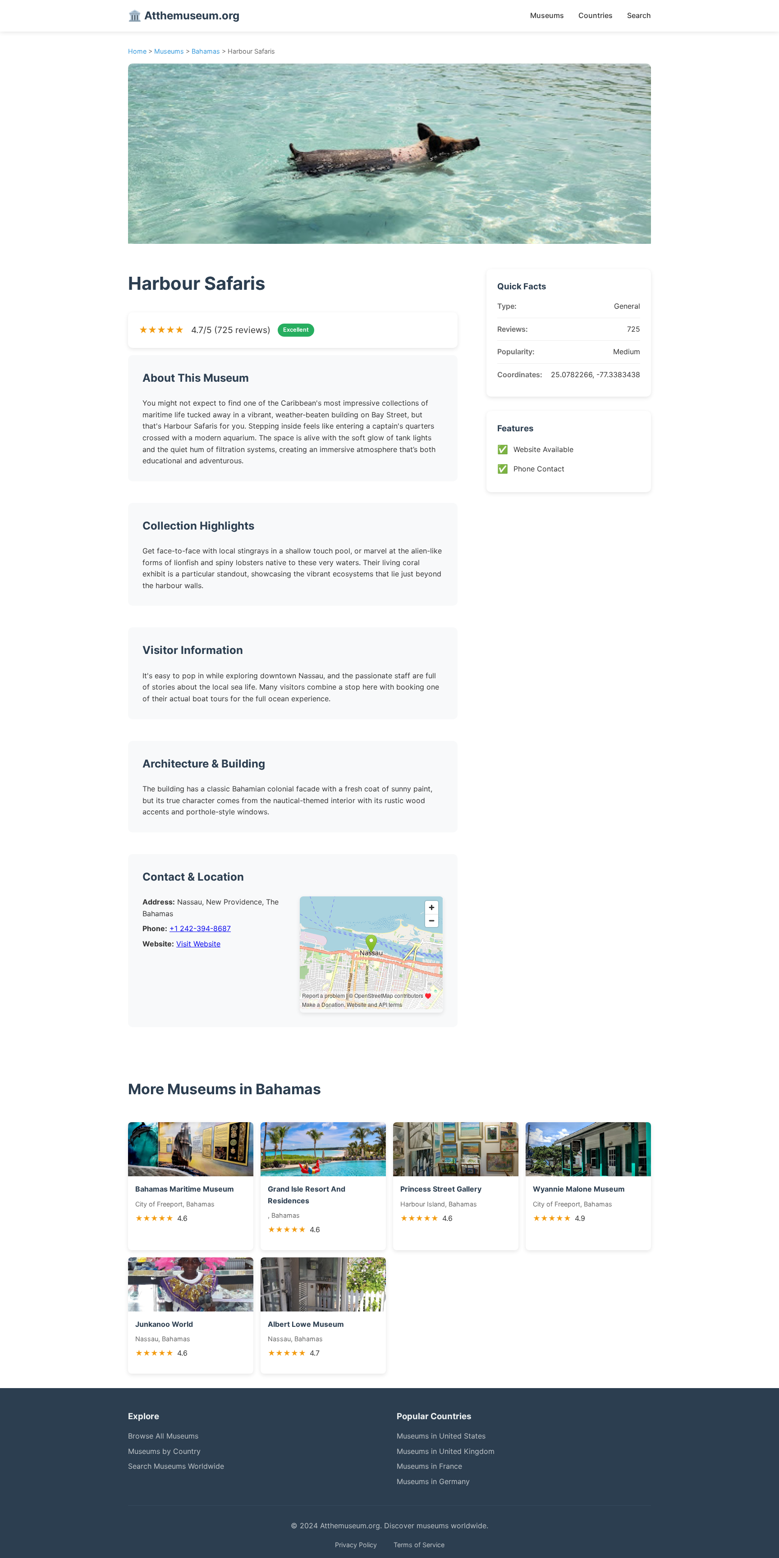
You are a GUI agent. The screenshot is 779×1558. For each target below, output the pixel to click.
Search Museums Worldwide (176, 1466)
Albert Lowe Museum (306, 1324)
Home (137, 51)
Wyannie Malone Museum (579, 1188)
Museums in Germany (433, 1481)
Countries (595, 15)
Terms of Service (419, 1545)
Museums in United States (441, 1435)
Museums (547, 15)
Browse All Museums (163, 1435)
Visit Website (198, 943)
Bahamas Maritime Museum (184, 1188)
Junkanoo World (164, 1324)
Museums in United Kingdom (446, 1451)
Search (639, 15)
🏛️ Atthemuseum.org (183, 15)
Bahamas (206, 51)
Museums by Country (164, 1451)
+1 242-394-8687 (200, 928)
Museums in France (429, 1466)
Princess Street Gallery (440, 1188)
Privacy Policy (356, 1545)
